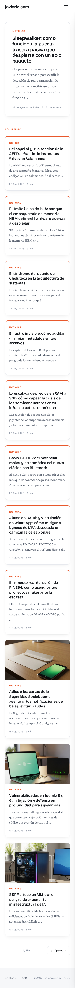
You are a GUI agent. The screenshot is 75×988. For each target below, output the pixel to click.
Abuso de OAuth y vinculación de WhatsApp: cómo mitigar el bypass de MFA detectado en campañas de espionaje (35, 525)
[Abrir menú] (66, 7)
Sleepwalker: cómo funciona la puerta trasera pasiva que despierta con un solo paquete (36, 49)
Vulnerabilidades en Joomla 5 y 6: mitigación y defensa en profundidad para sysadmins (36, 800)
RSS (24, 978)
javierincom (17, 6)
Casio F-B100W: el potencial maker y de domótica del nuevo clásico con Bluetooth (36, 463)
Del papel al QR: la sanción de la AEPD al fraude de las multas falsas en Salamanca (36, 154)
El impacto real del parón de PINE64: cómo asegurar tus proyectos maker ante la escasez (33, 589)
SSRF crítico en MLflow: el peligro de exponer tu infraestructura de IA (31, 899)
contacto (11, 978)
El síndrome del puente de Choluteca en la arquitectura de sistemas (36, 278)
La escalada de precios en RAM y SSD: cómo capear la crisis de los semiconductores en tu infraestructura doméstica (37, 400)
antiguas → (58, 950)
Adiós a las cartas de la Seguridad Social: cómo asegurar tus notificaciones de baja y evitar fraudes (36, 698)
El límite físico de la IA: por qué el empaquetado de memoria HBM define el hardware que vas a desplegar (37, 216)
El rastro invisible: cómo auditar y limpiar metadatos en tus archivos (37, 338)
